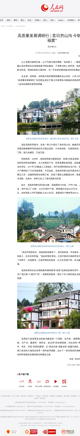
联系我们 (43, 398)
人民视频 (56, 386)
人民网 (2, 26)
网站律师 (74, 396)
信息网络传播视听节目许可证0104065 (12, 417)
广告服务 (38, 396)
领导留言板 (47, 386)
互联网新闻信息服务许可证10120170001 (13, 410)
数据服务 (59, 396)
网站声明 (67, 396)
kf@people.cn (21, 406)
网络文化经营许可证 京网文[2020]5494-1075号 (40, 417)
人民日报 (21, 386)
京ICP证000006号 (30, 419)
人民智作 (64, 386)
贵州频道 (10, 26)
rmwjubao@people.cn (68, 406)
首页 (1, 20)
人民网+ (30, 386)
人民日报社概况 (5, 396)
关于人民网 (15, 396)
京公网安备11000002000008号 (46, 419)
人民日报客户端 (63, 53)
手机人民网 (38, 386)
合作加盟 (45, 396)
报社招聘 (23, 396)
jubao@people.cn (60, 402)
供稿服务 (52, 396)
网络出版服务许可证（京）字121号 (67, 417)
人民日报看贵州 (20, 26)
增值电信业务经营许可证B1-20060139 (40, 410)
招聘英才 (31, 396)
